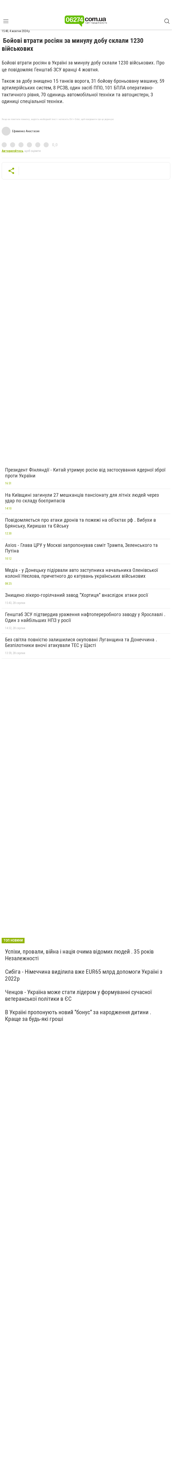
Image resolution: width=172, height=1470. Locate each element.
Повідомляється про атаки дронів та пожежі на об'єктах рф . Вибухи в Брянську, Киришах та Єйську (80, 523)
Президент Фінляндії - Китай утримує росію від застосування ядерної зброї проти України (85, 473)
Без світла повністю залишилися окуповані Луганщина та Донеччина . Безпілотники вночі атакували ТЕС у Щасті (81, 642)
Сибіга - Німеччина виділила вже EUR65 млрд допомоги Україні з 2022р (83, 975)
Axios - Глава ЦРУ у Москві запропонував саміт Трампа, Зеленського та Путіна (81, 548)
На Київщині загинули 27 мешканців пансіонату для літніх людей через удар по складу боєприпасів (82, 498)
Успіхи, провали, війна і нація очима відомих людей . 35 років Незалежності (79, 955)
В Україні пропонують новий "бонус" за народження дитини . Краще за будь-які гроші (78, 1015)
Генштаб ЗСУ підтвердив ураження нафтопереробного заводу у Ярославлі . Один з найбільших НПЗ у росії (85, 617)
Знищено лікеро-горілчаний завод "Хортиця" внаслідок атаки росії (76, 595)
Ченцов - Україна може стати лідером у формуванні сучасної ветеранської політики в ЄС (78, 995)
